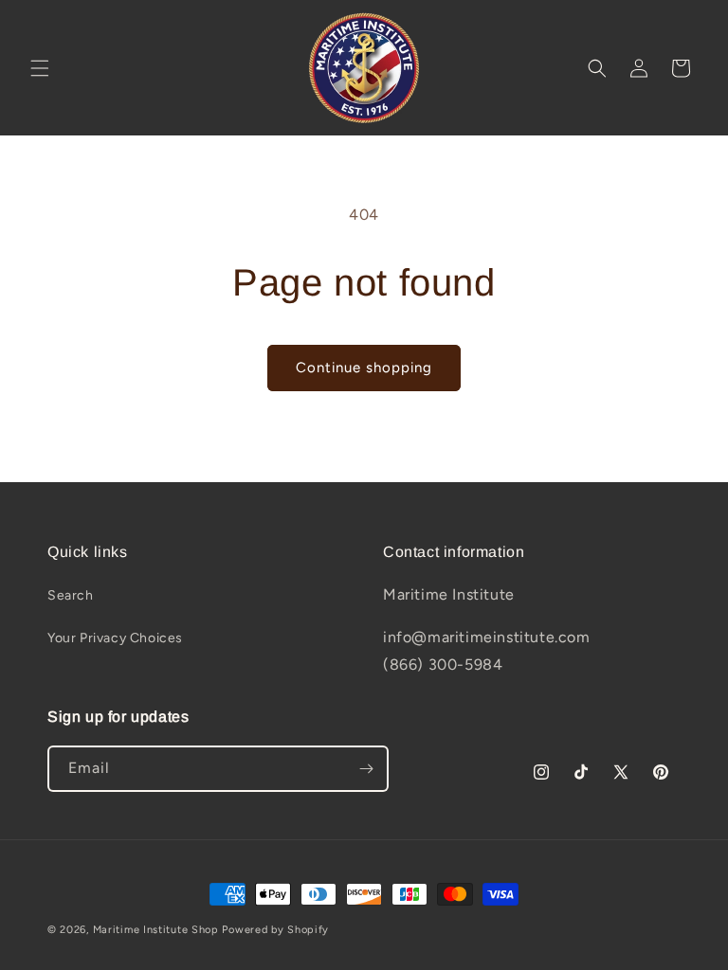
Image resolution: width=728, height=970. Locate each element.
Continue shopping (364, 367)
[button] (40, 68)
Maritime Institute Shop (156, 930)
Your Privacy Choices (115, 638)
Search (70, 595)
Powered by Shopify (275, 930)
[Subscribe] (366, 768)
